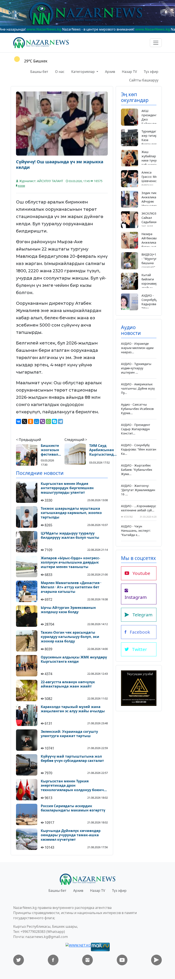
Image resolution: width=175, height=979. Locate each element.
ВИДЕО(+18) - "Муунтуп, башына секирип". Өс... (150, 263)
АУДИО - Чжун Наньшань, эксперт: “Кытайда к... (136, 530)
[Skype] (54, 421)
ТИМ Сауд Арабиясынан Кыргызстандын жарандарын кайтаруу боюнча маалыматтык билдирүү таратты (104, 450)
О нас (59, 71)
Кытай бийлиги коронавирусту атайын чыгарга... (152, 283)
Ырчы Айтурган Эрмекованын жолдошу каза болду (68, 609)
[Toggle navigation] (156, 42)
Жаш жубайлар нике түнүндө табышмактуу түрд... (151, 160)
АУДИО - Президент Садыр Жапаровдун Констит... (135, 429)
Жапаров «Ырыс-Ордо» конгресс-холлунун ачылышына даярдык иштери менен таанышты (70, 562)
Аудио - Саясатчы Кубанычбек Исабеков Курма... (137, 408)
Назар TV (129, 71)
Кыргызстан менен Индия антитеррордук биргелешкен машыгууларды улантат (67, 488)
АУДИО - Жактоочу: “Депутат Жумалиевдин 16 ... (138, 490)
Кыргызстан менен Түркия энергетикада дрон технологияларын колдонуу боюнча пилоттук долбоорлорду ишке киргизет (73, 785)
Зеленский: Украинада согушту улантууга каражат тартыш (69, 733)
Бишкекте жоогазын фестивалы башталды (51, 450)
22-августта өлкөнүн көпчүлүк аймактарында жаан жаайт (68, 684)
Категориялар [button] (83, 71)
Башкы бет (39, 71)
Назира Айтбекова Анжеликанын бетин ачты (151, 240)
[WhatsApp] (48, 421)
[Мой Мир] (36, 421)
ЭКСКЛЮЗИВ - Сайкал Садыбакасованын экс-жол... (155, 219)
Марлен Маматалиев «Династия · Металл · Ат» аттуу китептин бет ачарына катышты (71, 587)
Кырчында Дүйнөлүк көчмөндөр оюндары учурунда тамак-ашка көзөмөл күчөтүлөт (71, 835)
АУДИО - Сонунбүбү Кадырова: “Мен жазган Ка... (149, 306)
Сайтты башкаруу (143, 80)
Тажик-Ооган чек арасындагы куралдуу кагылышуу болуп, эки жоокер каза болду (70, 636)
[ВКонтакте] (18, 421)
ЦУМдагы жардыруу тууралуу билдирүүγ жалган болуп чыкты (70, 535)
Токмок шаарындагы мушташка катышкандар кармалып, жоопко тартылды (71, 513)
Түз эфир (151, 71)
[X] (24, 421)
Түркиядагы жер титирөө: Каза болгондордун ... (151, 139)
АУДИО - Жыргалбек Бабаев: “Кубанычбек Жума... (136, 469)
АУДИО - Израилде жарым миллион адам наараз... (137, 348)
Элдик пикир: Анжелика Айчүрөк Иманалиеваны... (154, 199)
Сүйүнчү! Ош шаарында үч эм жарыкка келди (59, 164)
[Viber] (42, 421)
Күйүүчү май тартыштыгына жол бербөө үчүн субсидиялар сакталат (72, 758)
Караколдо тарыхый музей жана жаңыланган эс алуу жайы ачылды (73, 709)
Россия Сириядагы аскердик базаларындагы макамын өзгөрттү (73, 808)
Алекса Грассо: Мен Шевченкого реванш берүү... (150, 180)
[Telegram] (60, 421)
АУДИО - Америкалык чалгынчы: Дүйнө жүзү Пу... (138, 388)
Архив (110, 71)
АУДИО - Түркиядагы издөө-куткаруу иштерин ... (136, 368)
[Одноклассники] (30, 421)
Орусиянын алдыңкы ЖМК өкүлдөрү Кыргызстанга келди (74, 659)
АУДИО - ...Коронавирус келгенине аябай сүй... (138, 508)
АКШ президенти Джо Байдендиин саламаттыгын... (153, 119)
